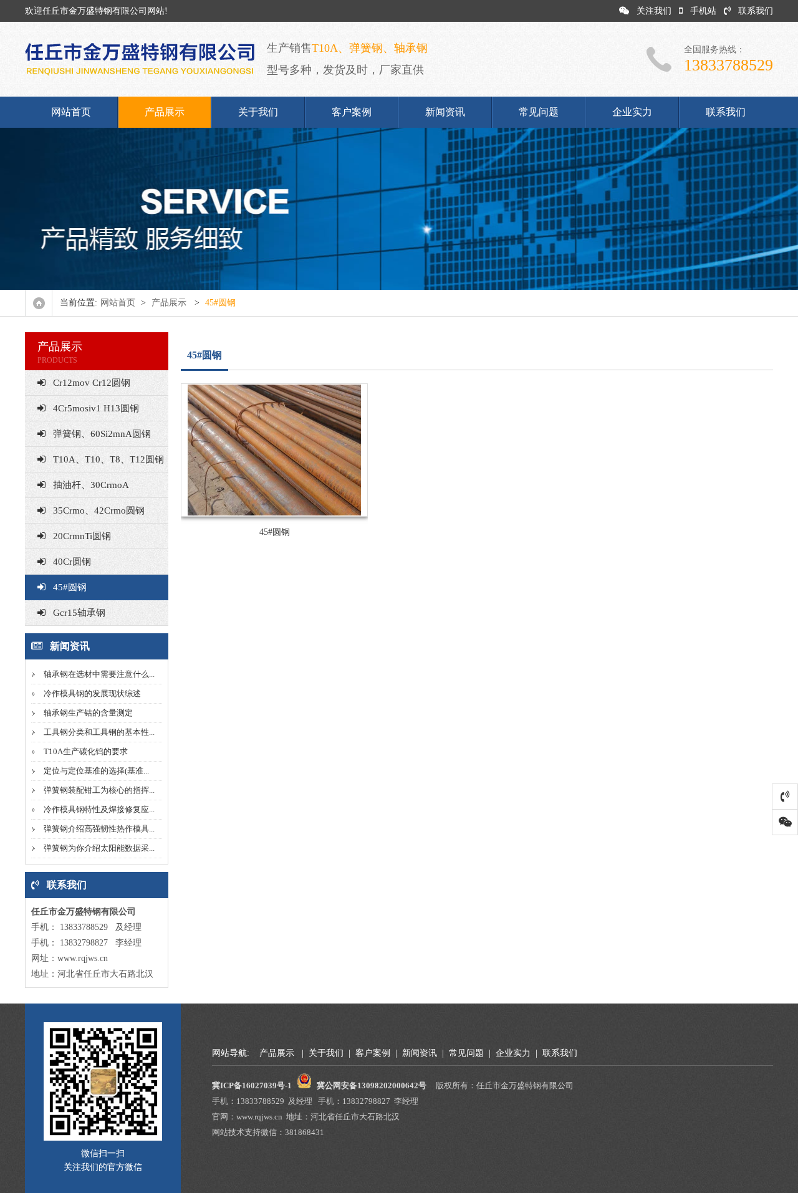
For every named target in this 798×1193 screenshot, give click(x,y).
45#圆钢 (70, 587)
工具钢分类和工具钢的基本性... (99, 732)
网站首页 (71, 112)
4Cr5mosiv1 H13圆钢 (96, 408)
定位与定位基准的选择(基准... (96, 770)
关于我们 (258, 112)
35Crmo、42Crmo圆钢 (99, 510)
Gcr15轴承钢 (79, 613)
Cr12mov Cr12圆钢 (91, 383)
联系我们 (755, 11)
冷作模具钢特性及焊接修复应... (99, 809)
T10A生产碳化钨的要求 (86, 751)
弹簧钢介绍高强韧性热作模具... (99, 828)
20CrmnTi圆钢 (82, 536)
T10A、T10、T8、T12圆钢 (108, 459)
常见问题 (539, 112)
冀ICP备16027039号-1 (252, 1085)
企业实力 (632, 112)
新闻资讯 (445, 112)
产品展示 (165, 112)
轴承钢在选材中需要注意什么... (99, 674)
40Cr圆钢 (72, 562)
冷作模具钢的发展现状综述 (92, 693)
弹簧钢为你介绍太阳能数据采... (99, 848)
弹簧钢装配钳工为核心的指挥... (99, 790)
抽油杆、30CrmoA (91, 485)
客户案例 (352, 112)
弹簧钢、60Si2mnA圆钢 (102, 434)
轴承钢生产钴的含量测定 (88, 712)
